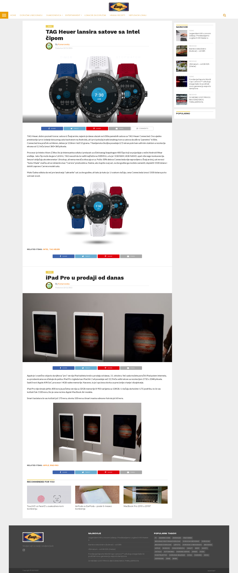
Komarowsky (64, 44)
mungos (166, 548)
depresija (159, 558)
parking (198, 555)
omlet (190, 548)
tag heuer (54, 249)
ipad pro (54, 465)
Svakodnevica (53, 15)
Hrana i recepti (117, 15)
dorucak (206, 541)
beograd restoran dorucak (167, 541)
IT (155, 538)
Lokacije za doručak (95, 15)
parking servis (183, 552)
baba (175, 558)
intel (45, 249)
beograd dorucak (163, 545)
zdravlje (177, 538)
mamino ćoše (164, 538)
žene (168, 558)
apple (46, 465)
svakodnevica (178, 548)
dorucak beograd (191, 541)
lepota (177, 545)
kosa (189, 555)
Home (13, 15)
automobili (169, 552)
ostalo (158, 552)
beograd (208, 545)
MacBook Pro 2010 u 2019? (137, 506)
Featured (187, 538)
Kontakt (211, 571)
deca (206, 555)
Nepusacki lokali (137, 15)
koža (202, 552)
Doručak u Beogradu (31, 15)
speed (194, 552)
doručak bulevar (177, 555)
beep (197, 548)
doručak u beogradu (192, 545)
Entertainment (72, 15)
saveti (204, 548)
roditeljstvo (161, 555)
